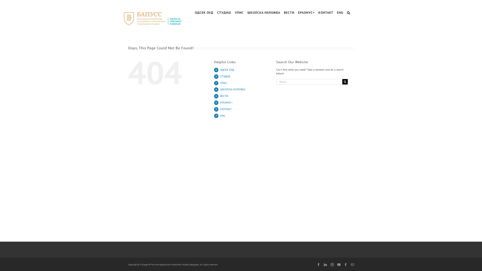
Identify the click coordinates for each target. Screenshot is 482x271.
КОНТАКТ (226, 109)
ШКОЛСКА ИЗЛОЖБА (232, 89)
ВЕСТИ (224, 96)
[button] (348, 13)
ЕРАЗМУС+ (226, 102)
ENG (222, 115)
